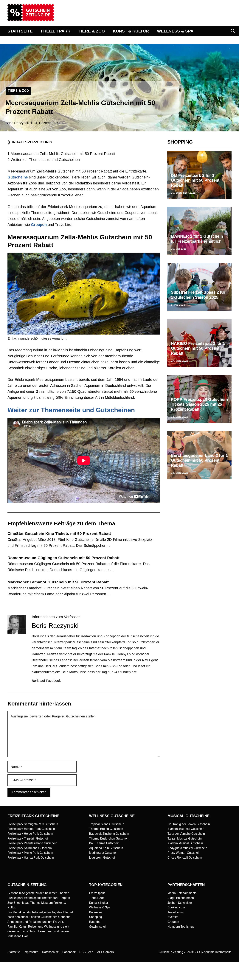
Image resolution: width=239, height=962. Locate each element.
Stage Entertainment (181, 897)
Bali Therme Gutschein (104, 843)
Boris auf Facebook (46, 681)
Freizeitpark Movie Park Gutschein (30, 852)
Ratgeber (95, 921)
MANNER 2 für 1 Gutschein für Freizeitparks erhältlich (197, 238)
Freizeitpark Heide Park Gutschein (30, 833)
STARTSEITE (20, 31)
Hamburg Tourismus (180, 926)
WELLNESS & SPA (175, 31)
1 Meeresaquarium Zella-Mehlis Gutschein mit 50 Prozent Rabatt (61, 154)
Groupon (173, 921)
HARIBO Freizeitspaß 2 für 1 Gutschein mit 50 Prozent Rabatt (198, 348)
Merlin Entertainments (181, 893)
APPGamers (105, 952)
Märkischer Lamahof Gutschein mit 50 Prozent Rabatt (58, 582)
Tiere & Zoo (97, 897)
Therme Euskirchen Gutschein (109, 838)
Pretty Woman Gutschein (183, 852)
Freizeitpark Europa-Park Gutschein (31, 828)
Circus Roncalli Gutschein (184, 857)
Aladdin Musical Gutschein (185, 843)
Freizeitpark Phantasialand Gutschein (32, 843)
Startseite (13, 952)
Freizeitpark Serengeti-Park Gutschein (32, 824)
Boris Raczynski (18, 123)
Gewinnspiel (97, 926)
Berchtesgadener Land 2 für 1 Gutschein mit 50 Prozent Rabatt (199, 460)
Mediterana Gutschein (103, 852)
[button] (233, 31)
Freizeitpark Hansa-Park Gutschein (30, 857)
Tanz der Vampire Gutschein (186, 833)
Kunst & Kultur (98, 902)
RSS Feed (86, 952)
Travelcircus (175, 912)
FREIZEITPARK (55, 31)
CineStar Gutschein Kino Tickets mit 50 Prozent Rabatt (59, 533)
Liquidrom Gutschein (103, 857)
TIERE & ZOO (92, 31)
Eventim (172, 917)
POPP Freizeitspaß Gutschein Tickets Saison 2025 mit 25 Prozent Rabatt (199, 404)
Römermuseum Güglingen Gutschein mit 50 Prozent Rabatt (63, 558)
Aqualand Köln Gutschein (106, 848)
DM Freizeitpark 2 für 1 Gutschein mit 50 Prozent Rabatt (195, 180)
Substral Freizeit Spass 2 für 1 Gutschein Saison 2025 (198, 294)
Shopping (95, 917)
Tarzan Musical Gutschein (184, 838)
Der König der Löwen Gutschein (188, 824)
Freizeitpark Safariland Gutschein (29, 848)
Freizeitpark (97, 893)
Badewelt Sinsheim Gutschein (109, 833)
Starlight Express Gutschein (185, 828)
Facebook (69, 952)
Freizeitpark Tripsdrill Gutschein (28, 838)
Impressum (31, 952)
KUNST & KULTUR (131, 31)
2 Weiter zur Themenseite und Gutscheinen (43, 160)
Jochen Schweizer (179, 902)
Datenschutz (50, 952)
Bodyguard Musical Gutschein (187, 848)
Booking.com (176, 907)
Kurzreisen (96, 912)
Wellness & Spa (99, 907)
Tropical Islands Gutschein (106, 824)
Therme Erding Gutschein (106, 828)
